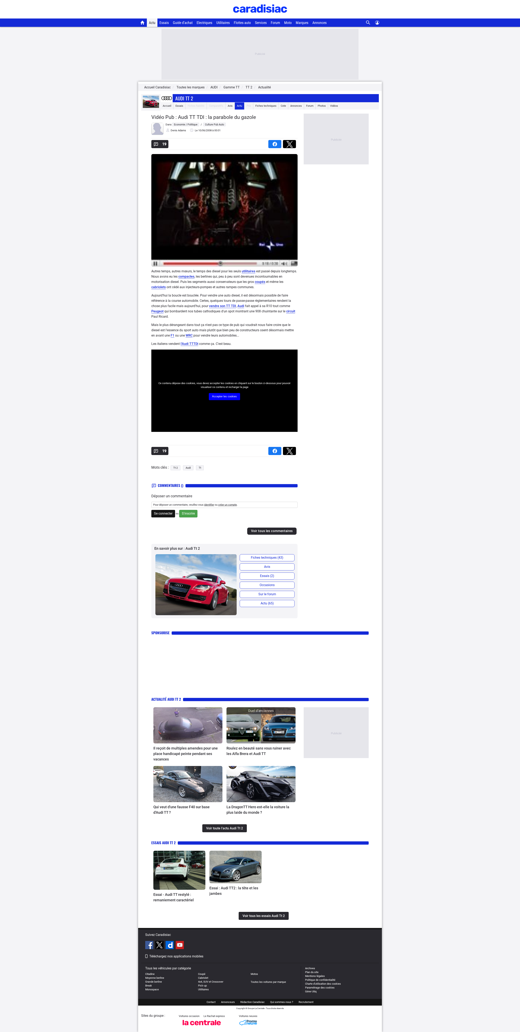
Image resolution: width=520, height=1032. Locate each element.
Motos (254, 974)
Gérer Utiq (310, 991)
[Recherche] (368, 22)
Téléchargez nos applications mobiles (176, 956)
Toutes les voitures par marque (268, 981)
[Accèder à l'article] (187, 725)
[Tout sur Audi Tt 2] (151, 107)
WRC (189, 335)
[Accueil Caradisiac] (142, 22)
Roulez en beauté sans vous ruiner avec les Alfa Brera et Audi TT (258, 751)
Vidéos (334, 105)
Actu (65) (267, 603)
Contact (211, 1002)
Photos (322, 105)
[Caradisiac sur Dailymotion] (170, 945)
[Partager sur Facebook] (275, 142)
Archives (310, 968)
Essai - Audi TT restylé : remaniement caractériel (173, 897)
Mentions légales (315, 976)
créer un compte (227, 504)
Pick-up (202, 985)
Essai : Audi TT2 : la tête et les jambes (233, 891)
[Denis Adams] (157, 134)
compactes (186, 276)
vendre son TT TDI (222, 306)
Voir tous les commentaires (272, 531)
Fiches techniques (265, 105)
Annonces (319, 23)
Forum (275, 23)
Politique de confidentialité (320, 979)
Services (261, 23)
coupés (260, 282)
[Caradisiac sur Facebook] (149, 945)
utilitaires (248, 271)
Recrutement (306, 1002)
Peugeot (157, 311)
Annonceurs (228, 1002)
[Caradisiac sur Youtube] (180, 945)
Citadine (150, 974)
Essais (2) (267, 576)
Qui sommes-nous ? (281, 1002)
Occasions (267, 585)
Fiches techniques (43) (267, 557)
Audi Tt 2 (184, 98)
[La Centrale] (201, 1026)
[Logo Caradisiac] (260, 16)
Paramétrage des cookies (320, 987)
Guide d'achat (183, 23)
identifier (209, 504)
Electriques (204, 23)
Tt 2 (175, 467)
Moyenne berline (154, 977)
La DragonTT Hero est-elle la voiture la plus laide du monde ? (257, 810)
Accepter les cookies (224, 396)
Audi (240, 306)
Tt (200, 467)
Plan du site (311, 972)
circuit (290, 311)
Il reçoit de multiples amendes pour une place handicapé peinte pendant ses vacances (185, 753)
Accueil (167, 105)
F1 (172, 335)
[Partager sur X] (290, 142)
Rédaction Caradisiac (252, 1002)
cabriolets (158, 287)
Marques (302, 23)
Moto (288, 23)
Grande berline (153, 981)
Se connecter (163, 513)
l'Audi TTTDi (189, 344)
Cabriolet (203, 977)
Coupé (201, 974)
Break (148, 985)
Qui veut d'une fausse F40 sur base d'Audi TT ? (181, 810)
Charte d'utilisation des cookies (323, 983)
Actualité (264, 87)
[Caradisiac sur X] (160, 945)
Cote (283, 105)
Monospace (152, 989)
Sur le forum (267, 594)
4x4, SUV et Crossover (210, 981)
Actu (152, 23)
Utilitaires (223, 23)
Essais (164, 23)
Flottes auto (242, 23)
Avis (230, 105)
